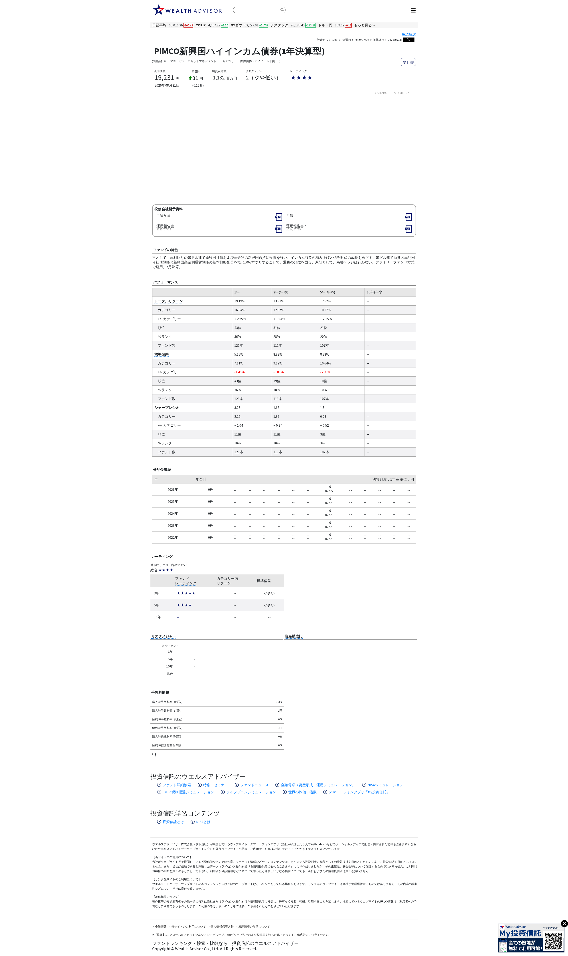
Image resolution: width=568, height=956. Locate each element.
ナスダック (279, 25)
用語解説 (409, 34)
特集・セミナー (215, 785)
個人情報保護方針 (222, 926)
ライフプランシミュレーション (251, 792)
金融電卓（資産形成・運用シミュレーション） (318, 785)
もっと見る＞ (364, 25)
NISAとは (203, 821)
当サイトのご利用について (188, 926)
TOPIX (201, 25)
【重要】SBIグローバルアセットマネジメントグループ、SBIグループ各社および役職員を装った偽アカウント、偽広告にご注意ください (241, 935)
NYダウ (236, 25)
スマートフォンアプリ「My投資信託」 (359, 792)
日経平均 (159, 25)
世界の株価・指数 (302, 792)
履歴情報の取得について (254, 926)
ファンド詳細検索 (177, 785)
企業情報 (161, 926)
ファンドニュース (254, 785)
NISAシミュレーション (385, 785)
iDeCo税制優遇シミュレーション (188, 792)
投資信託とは (173, 821)
